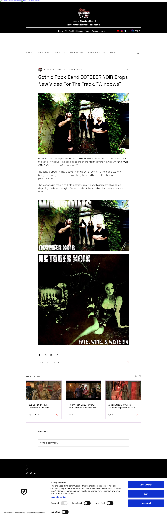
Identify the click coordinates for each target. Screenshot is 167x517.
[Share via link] (57, 355)
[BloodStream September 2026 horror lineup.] (123, 390)
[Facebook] (125, 31)
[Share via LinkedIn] (51, 355)
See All (138, 376)
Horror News (60, 53)
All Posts (29, 53)
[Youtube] (118, 31)
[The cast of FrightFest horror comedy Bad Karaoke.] (83, 390)
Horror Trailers (44, 53)
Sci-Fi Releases (76, 53)
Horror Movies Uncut (84, 21)
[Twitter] (31, 473)
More (112, 53)
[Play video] (83, 225)
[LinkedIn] (34, 473)
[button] (138, 53)
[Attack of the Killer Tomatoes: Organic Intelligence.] (43, 390)
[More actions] (127, 69)
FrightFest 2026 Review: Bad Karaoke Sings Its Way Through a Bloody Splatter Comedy (83, 406)
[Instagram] (122, 31)
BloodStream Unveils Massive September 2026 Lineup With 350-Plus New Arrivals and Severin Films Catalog (122, 406)
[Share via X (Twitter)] (45, 355)
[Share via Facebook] (39, 355)
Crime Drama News (96, 53)
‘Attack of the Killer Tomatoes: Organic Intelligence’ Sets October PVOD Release (43, 406)
